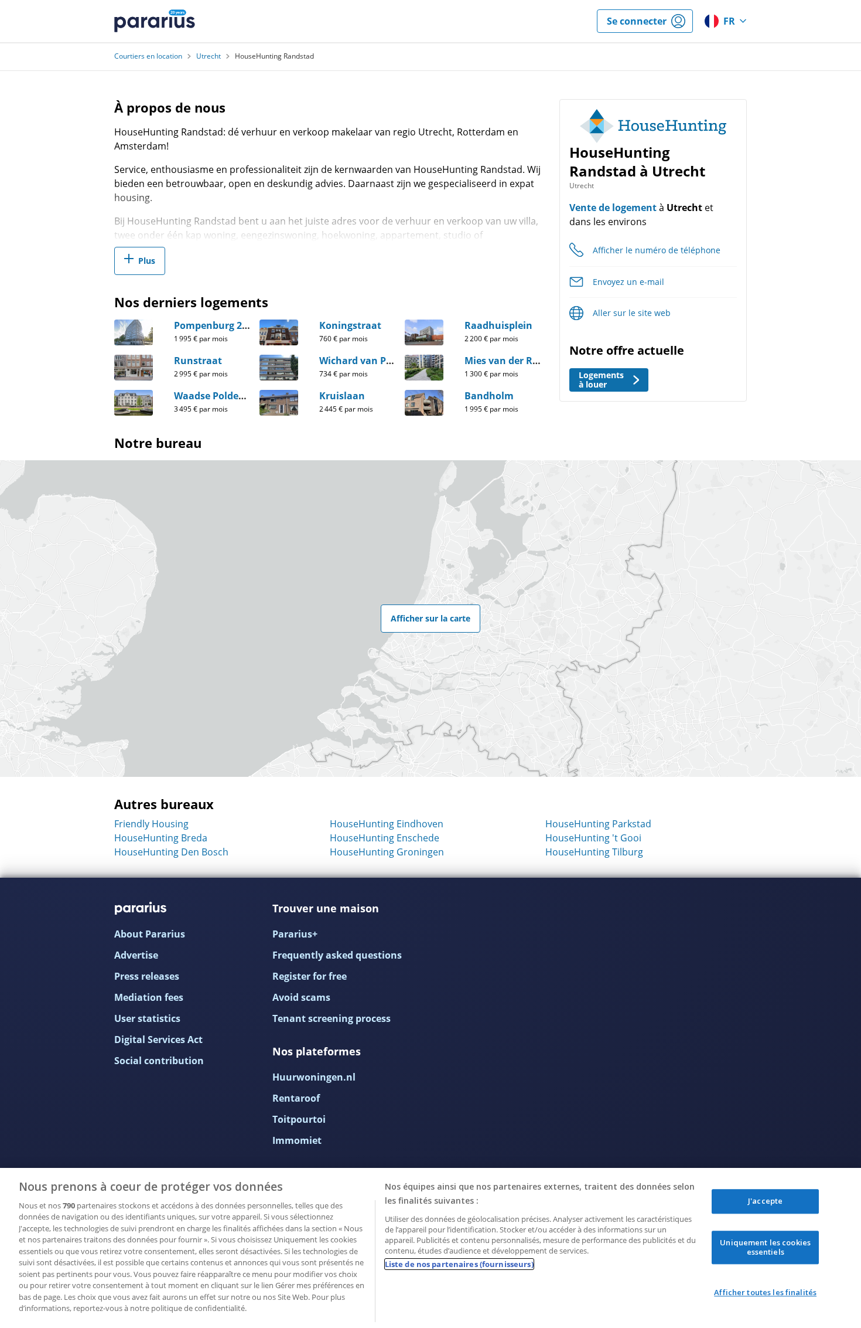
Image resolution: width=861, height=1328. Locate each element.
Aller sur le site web (632, 312)
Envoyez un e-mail (628, 281)
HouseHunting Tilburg (594, 851)
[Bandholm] (424, 403)
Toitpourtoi (299, 1119)
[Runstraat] (133, 368)
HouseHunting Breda (160, 837)
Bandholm (489, 395)
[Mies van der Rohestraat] (424, 368)
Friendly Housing (151, 823)
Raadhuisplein (498, 325)
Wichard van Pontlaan (371, 360)
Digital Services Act (158, 1039)
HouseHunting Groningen (387, 851)
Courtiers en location (148, 56)
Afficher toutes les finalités (765, 1293)
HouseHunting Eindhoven (386, 823)
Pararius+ (294, 934)
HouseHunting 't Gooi (593, 837)
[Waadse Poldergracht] (133, 403)
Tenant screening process (331, 1018)
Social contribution (159, 1060)
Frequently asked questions (337, 955)
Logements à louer (601, 379)
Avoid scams (301, 997)
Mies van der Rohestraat (521, 360)
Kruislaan (342, 395)
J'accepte (765, 1201)
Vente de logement (613, 207)
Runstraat (198, 360)
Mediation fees (148, 997)
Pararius (154, 21)
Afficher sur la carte (430, 618)
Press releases (146, 976)
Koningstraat (350, 325)
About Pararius (149, 934)
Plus (146, 260)
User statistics (147, 1018)
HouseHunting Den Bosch (171, 851)
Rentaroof (296, 1098)
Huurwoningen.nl (314, 1077)
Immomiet (297, 1140)
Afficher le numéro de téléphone (656, 250)
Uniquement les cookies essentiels (765, 1247)
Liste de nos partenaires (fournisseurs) (459, 1264)
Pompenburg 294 (213, 325)
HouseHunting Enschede (384, 837)
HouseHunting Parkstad (598, 823)
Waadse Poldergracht (223, 395)
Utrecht (208, 56)
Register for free (309, 976)
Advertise (136, 955)
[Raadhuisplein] (424, 332)
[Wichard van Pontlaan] (278, 368)
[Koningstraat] (278, 332)
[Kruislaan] (278, 403)
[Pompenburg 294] (133, 332)
